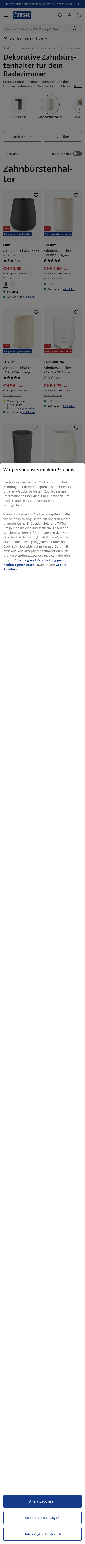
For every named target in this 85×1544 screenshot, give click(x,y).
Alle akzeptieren (42, 1501)
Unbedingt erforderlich (42, 1534)
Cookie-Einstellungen (42, 1518)
